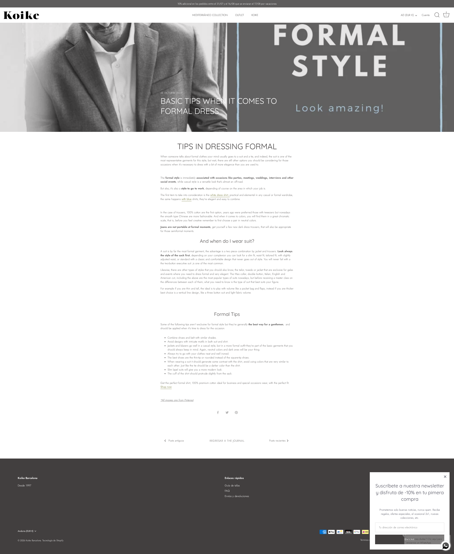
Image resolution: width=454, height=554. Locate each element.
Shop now (166, 387)
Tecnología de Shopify (52, 540)
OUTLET (239, 15)
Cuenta (426, 15)
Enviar (409, 539)
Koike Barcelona (33, 540)
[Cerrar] (445, 477)
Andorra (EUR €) (25, 531)
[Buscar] (437, 15)
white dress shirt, (220, 195)
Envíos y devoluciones (237, 496)
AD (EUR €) (407, 15)
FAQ (227, 491)
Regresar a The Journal (227, 441)
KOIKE (254, 15)
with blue (187, 199)
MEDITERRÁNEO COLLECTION (210, 15)
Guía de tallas (232, 485)
